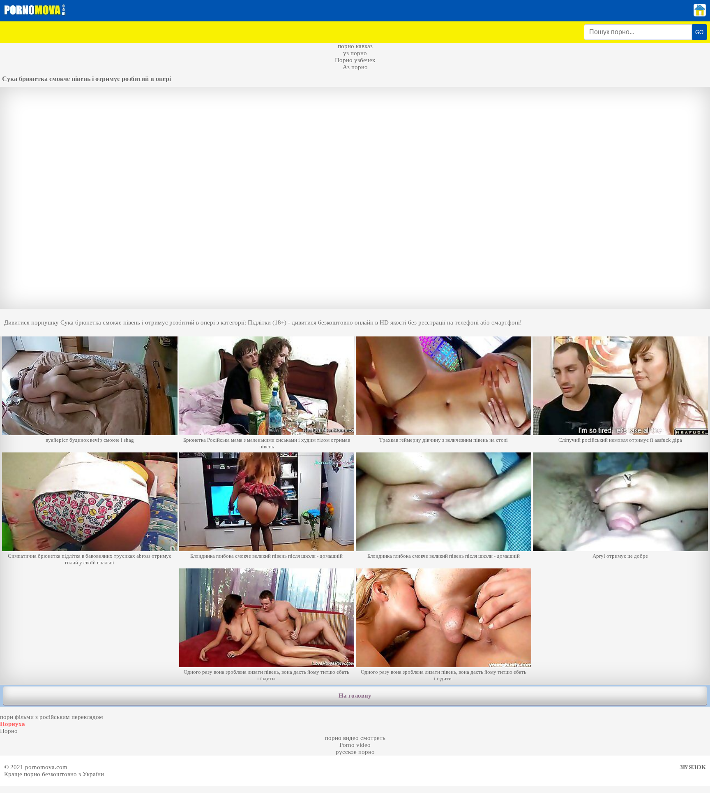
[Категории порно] (700, 14)
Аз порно (355, 67)
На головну (355, 695)
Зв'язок (693, 767)
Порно (9, 731)
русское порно (355, 752)
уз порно (355, 53)
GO (699, 32)
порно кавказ (355, 46)
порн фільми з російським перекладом (51, 717)
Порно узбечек (355, 60)
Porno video (355, 745)
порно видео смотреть (355, 738)
